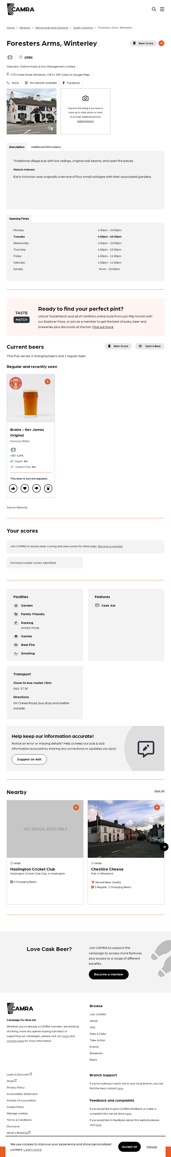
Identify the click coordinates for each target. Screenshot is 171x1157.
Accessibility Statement (22, 1093)
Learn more (32, 1149)
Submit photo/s (85, 121)
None (15, 82)
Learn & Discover (18, 1074)
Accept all (129, 1146)
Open (28, 57)
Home (11, 27)
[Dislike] (36, 488)
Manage (152, 1146)
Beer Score (146, 43)
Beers (93, 1059)
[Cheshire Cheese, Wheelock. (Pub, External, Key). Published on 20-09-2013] (126, 852)
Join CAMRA (98, 1014)
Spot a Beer (153, 345)
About (94, 1020)
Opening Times (19, 218)
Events (94, 1046)
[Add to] (161, 43)
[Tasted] (48, 488)
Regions (25, 27)
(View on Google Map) (76, 74)
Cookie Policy (15, 1106)
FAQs (65, 1035)
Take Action (97, 1040)
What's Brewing (17, 1132)
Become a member (110, 546)
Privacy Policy (16, 1087)
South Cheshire (83, 27)
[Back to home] (21, 9)
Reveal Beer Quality (108, 882)
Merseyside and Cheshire (51, 27)
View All (159, 790)
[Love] (25, 488)
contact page (15, 1040)
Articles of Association (21, 1100)
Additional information (46, 146)
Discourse (13, 1126)
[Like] (13, 488)
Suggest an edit (29, 759)
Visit (92, 1027)
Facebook (73, 82)
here (120, 1088)
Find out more (102, 327)
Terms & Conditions (19, 1119)
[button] (164, 847)
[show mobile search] (154, 9)
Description (16, 146)
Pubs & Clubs (98, 1033)
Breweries (96, 1053)
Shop (10, 1080)
